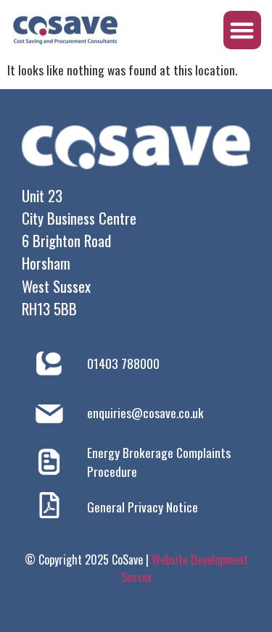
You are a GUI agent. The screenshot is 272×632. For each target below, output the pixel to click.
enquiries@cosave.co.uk (145, 412)
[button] (242, 30)
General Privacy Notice (142, 506)
